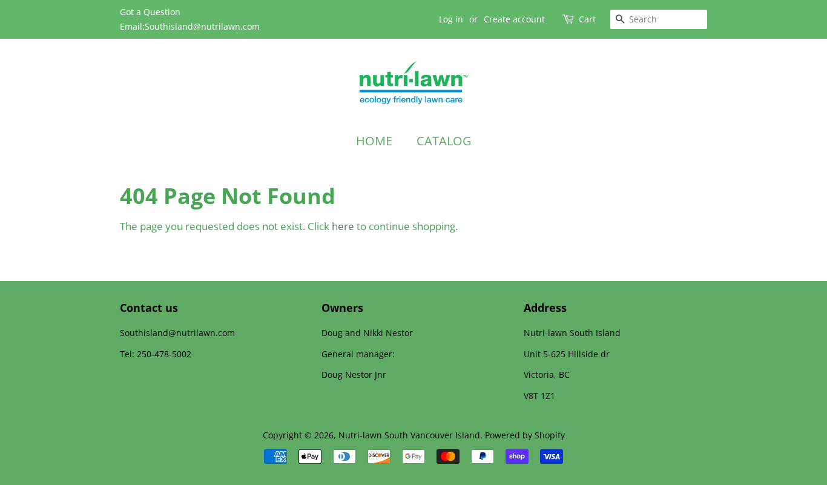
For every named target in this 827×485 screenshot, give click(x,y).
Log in (451, 19)
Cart (587, 19)
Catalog (444, 141)
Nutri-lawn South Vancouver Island (409, 435)
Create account (514, 19)
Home (374, 141)
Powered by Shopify (525, 435)
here (343, 226)
